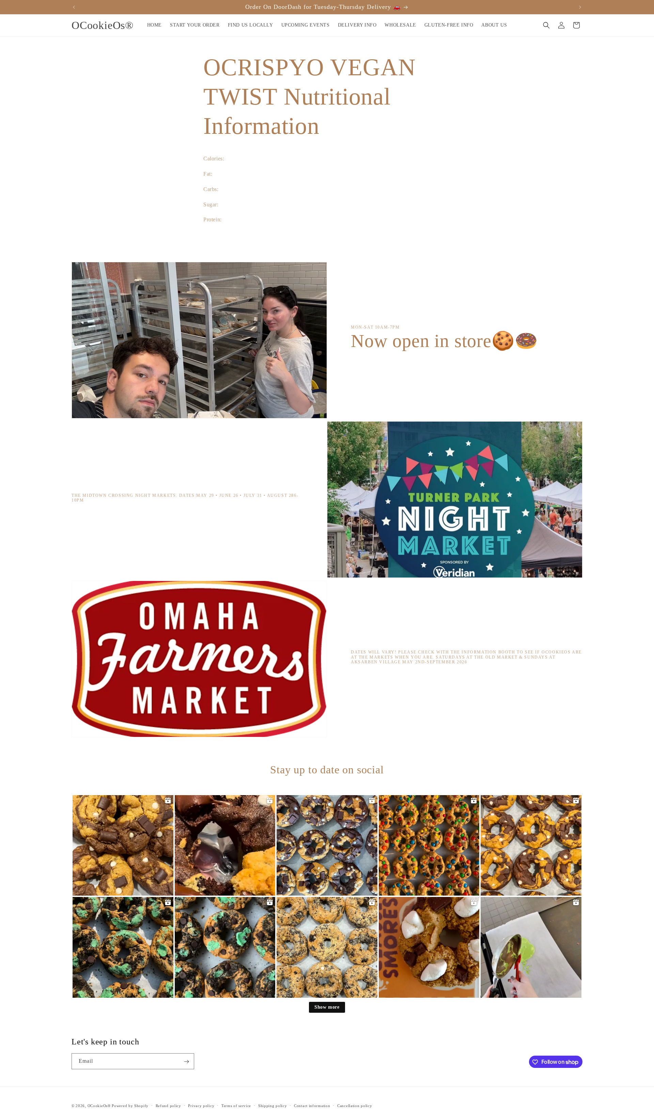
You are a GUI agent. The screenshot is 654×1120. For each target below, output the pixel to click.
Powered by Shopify (130, 1106)
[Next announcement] (580, 7)
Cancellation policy (354, 1105)
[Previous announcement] (73, 7)
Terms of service (236, 1105)
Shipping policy (272, 1105)
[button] (546, 25)
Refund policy (168, 1105)
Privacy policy (201, 1105)
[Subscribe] (186, 1062)
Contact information (312, 1105)
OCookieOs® (100, 1106)
